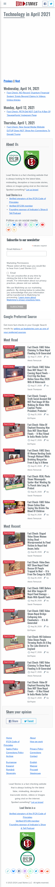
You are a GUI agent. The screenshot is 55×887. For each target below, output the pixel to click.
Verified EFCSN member (21, 206)
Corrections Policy (15, 752)
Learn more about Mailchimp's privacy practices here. (23, 298)
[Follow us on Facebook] (19, 224)
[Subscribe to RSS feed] (14, 229)
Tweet (30, 721)
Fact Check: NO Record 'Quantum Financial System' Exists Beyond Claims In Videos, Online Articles (28, 96)
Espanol (10, 766)
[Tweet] (51, 4)
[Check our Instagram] (25, 224)
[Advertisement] (27, 46)
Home (9, 738)
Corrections (35, 752)
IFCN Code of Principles (11, 743)
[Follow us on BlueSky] (14, 224)
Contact (33, 756)
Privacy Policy (36, 749)
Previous (8, 81)
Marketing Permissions (18, 263)
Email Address (14, 249)
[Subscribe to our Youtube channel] (42, 224)
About (33, 738)
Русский (34, 769)
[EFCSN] (27, 858)
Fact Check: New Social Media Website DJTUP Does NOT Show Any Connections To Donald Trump (28, 130)
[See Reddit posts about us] (8, 229)
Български (11, 762)
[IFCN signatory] (27, 841)
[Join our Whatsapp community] (31, 224)
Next (17, 81)
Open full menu (5, 4)
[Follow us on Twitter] (36, 224)
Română (10, 769)
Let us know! (32, 189)
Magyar (33, 766)
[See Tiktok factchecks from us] (8, 224)
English (33, 762)
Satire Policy (12, 749)
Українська (35, 773)
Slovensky (11, 773)
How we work (36, 741)
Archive (9, 756)
